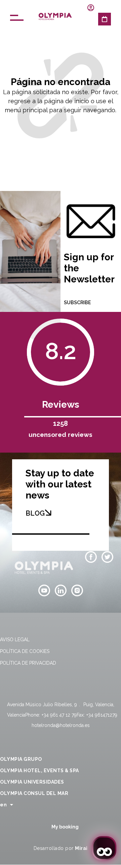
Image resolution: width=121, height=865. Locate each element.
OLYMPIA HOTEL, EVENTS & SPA (39, 770)
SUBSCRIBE (77, 302)
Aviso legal (15, 639)
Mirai (81, 848)
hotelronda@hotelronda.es (61, 725)
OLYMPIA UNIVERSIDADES (32, 782)
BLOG (35, 513)
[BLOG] (48, 512)
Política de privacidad (28, 663)
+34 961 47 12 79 (59, 715)
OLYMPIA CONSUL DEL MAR (34, 793)
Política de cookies (24, 651)
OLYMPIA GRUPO (21, 759)
